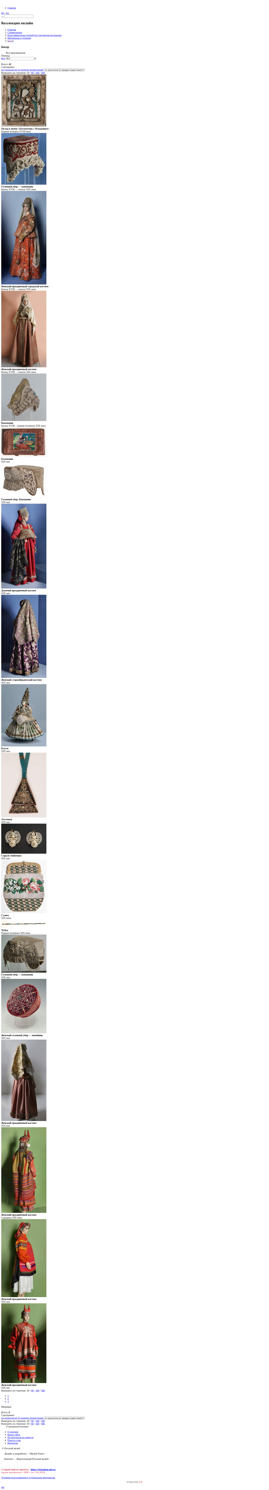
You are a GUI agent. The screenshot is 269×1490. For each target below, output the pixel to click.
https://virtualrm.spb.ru (43, 1469)
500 (43, 72)
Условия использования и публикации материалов (28, 1477)
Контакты (12, 1443)
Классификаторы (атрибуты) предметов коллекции (34, 35)
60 (32, 72)
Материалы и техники (19, 38)
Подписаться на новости (20, 1437)
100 (37, 72)
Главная (11, 8)
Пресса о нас (14, 1440)
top (2, 1487)
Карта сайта (13, 1434)
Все (3, 58)
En (7, 13)
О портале (12, 1432)
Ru (2, 13)
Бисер (10, 41)
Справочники (14, 32)
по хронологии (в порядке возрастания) (22, 70)
